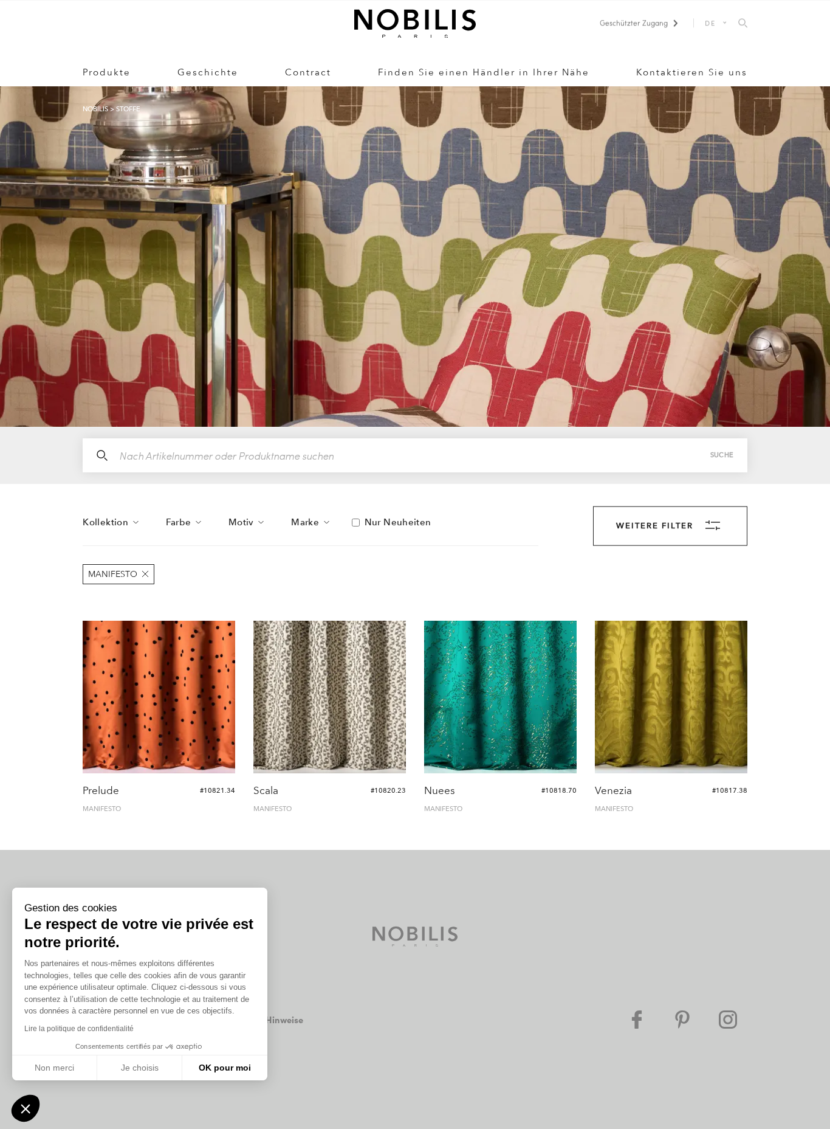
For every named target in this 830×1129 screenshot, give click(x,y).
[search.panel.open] (742, 23)
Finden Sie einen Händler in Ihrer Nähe (483, 72)
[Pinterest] (682, 1019)
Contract (308, 72)
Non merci (54, 1067)
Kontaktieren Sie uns (691, 72)
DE (710, 22)
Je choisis (140, 1067)
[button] (25, 1108)
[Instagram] (728, 1019)
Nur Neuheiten (398, 522)
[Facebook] (637, 1019)
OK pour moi (225, 1067)
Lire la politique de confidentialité (79, 1028)
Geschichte (207, 72)
